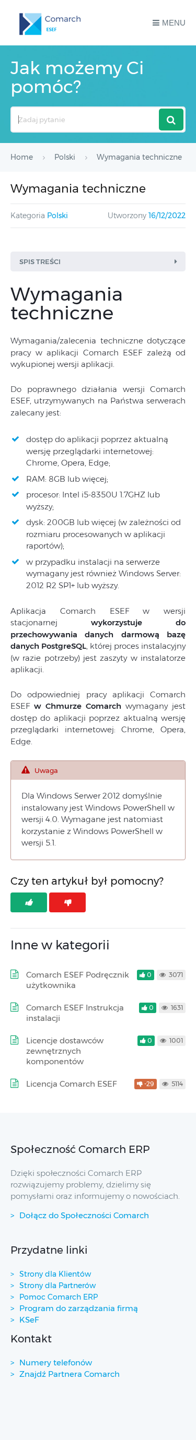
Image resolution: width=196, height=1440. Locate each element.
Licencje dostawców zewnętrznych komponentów (64, 1051)
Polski (57, 215)
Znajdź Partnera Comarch (69, 1374)
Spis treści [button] (40, 261)
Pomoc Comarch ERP (58, 1297)
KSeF (29, 1320)
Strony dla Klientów (55, 1274)
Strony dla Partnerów (57, 1285)
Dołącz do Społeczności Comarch (84, 1215)
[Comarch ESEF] (51, 23)
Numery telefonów (55, 1362)
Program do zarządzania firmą (78, 1308)
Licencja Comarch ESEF (71, 1084)
